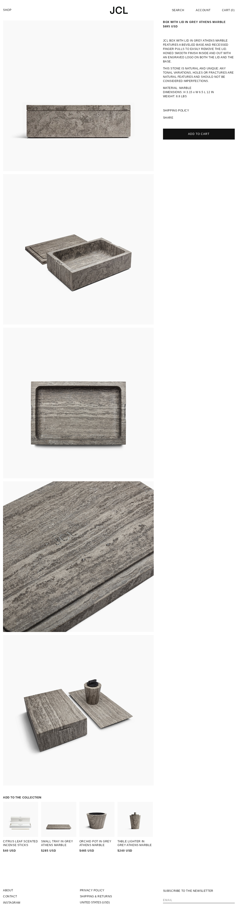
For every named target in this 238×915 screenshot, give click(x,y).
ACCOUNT (203, 10)
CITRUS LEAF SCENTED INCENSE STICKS (20, 843)
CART (228, 10)
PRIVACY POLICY (92, 890)
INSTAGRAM (11, 902)
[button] (178, 10)
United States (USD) (95, 902)
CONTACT (10, 896)
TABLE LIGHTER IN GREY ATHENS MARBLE (134, 843)
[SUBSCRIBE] (230, 898)
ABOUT (8, 890)
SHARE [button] (168, 117)
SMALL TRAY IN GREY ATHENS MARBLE (57, 843)
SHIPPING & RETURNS (96, 896)
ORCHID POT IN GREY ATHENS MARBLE (95, 843)
